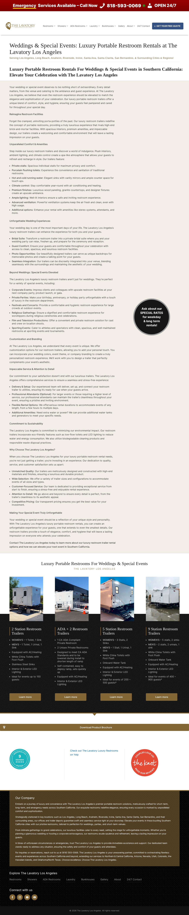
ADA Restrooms (77, 26)
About (130, 26)
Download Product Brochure (96, 727)
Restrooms (48, 26)
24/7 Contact (143, 26)
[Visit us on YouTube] (27, 897)
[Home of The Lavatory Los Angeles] (20, 25)
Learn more (25, 696)
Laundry (94, 26)
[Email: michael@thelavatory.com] (35, 897)
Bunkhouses (108, 26)
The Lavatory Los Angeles (89, 910)
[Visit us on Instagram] (20, 897)
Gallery (121, 26)
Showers (62, 26)
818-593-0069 (124, 5)
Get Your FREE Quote (168, 26)
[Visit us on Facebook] (12, 897)
